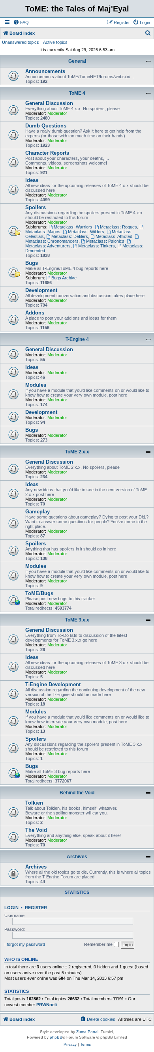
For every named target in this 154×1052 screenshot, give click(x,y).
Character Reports (47, 153)
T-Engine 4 (77, 339)
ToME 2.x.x (77, 452)
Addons (34, 313)
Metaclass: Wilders (86, 231)
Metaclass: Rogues (118, 227)
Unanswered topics (20, 42)
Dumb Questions (45, 126)
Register (36, 907)
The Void (36, 830)
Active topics (55, 42)
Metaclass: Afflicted (114, 236)
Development (41, 290)
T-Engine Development (53, 684)
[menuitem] (21, 22)
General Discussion (49, 103)
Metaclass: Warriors (73, 227)
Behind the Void (77, 793)
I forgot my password (24, 944)
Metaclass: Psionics (105, 241)
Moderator (57, 113)
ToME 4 (77, 93)
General (77, 61)
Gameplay (37, 512)
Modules (35, 385)
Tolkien (34, 803)
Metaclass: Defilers (69, 236)
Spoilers (35, 207)
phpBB (56, 1037)
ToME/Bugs (39, 593)
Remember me (99, 944)
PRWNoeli (46, 1004)
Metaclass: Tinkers (96, 245)
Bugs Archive (64, 277)
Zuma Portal (87, 1032)
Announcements (45, 71)
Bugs (31, 263)
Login (11, 907)
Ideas (31, 180)
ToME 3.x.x (77, 620)
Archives (77, 856)
